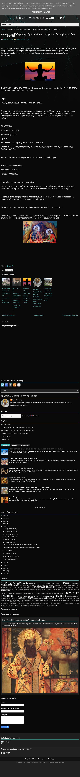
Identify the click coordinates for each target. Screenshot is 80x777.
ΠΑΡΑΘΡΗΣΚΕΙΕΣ (53, 600)
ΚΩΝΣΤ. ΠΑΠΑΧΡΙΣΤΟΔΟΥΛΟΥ (38, 593)
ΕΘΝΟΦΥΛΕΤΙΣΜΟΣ (36, 589)
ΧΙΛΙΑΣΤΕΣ (7, 606)
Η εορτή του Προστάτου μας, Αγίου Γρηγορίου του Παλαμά (23, 620)
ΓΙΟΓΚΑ (14, 589)
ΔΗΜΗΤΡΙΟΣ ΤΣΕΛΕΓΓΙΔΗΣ (23, 589)
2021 (4, 562)
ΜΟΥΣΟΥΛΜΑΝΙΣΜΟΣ (48, 596)
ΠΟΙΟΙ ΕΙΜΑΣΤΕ (5, 436)
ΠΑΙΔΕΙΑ (13, 600)
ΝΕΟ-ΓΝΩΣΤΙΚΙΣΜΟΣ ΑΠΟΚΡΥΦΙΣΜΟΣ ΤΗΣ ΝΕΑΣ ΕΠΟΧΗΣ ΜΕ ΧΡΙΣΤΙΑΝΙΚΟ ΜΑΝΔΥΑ (36, 449)
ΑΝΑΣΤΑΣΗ (23, 585)
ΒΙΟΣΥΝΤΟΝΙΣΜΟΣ (6, 589)
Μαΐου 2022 (8, 551)
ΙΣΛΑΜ (72, 591)
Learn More (36, 12)
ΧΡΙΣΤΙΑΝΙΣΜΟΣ (16, 606)
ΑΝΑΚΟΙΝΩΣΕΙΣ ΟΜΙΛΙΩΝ (10, 585)
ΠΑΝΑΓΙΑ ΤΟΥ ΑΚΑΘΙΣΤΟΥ (23, 600)
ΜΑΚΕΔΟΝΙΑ (60, 593)
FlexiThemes (23, 762)
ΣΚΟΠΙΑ (39, 604)
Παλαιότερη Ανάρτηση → (70, 315)
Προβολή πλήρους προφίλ (18, 405)
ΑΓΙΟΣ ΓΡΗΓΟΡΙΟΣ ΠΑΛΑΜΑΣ (38, 583)
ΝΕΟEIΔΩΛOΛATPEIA (73, 596)
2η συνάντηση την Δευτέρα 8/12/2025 (21, 468)
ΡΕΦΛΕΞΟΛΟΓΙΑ (5, 604)
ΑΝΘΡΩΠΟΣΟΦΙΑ (30, 585)
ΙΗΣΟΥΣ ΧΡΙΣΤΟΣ (58, 591)
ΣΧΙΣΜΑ (51, 604)
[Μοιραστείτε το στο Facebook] (12, 270)
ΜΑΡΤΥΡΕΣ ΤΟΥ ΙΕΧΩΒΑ (27, 596)
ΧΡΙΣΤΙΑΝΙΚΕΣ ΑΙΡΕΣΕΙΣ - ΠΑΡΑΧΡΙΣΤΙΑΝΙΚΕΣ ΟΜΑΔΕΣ (17, 430)
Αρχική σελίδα (38, 315)
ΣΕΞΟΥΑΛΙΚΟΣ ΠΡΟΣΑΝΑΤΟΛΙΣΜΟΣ (27, 604)
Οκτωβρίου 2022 (10, 531)
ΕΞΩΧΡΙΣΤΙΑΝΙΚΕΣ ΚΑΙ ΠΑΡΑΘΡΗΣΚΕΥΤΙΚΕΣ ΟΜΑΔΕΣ (17, 428)
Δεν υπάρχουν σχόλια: (23, 39)
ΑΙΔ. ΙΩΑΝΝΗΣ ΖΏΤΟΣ (54, 583)
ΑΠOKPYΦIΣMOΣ (39, 585)
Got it (47, 12)
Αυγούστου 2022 (10, 537)
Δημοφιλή (6, 445)
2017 (4, 573)
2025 (4, 518)
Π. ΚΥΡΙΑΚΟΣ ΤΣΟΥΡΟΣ (61, 598)
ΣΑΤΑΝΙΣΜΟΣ (13, 604)
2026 (4, 516)
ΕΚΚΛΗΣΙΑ (63, 589)
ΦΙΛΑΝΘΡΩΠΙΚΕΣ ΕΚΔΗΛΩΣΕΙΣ (71, 604)
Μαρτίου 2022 (9, 553)
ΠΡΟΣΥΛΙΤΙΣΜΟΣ (58, 602)
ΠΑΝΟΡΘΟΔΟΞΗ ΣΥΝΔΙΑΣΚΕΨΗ (39, 600)
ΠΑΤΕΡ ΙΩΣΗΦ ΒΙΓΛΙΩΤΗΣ (66, 600)
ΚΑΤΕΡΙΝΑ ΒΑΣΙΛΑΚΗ (24, 593)
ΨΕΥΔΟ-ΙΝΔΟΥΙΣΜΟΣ (46, 606)
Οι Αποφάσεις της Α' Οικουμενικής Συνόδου (23, 458)
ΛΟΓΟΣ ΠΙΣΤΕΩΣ (51, 593)
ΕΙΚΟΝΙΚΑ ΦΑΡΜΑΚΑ (48, 589)
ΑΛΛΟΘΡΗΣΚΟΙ (74, 583)
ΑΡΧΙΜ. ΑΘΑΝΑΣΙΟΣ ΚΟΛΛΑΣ (60, 585)
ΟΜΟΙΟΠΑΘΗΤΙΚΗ (39, 598)
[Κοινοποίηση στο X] (10, 270)
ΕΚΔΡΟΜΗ (57, 589)
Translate (36, 416)
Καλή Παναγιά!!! (14, 497)
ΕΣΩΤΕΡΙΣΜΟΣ (75, 589)
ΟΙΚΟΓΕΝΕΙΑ (15, 598)
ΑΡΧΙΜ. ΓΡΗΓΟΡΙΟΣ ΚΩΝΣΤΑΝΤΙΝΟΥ (16, 587)
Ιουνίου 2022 (9, 542)
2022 (4, 526)
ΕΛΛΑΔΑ (69, 589)
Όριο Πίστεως (17, 400)
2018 (4, 571)
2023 (4, 524)
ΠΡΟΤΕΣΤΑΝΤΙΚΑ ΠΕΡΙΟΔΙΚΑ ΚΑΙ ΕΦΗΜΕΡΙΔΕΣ (15, 433)
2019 (4, 568)
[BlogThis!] (8, 270)
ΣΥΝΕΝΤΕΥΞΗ (45, 604)
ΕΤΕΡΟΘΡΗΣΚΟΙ (5, 591)
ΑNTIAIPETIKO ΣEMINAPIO (14, 583)
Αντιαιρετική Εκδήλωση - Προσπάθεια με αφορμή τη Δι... (22, 547)
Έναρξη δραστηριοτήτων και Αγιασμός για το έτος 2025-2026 (29, 487)
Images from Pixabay (59, 762)
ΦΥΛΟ (2, 606)
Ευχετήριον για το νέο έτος (17, 478)
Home (3, 29)
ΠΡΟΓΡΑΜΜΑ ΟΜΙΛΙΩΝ (17, 602)
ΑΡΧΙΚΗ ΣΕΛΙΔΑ (6, 424)
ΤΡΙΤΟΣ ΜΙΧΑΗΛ (58, 604)
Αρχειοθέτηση (25, 445)
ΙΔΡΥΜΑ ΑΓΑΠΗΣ (29, 591)
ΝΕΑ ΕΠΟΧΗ (61, 596)
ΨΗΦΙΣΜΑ (55, 606)
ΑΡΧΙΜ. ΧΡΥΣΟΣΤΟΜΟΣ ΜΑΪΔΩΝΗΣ (41, 587)
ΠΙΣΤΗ (7, 602)
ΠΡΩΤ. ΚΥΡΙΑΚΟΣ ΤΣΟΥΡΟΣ (71, 602)
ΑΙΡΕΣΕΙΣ (65, 583)
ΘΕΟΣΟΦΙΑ (14, 591)
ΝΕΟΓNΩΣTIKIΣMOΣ (6, 598)
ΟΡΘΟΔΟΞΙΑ (49, 598)
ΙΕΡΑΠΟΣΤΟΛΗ (48, 591)
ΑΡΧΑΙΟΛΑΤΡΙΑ (48, 585)
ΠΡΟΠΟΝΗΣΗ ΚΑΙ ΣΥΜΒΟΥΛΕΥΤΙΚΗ (35, 602)
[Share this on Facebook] (8, 266)
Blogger (42, 507)
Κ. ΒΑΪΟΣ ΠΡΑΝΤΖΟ (12, 593)
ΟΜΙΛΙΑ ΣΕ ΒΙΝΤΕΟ (26, 598)
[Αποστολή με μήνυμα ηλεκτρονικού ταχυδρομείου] (6, 270)
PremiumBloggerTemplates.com (47, 762)
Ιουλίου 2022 (9, 539)
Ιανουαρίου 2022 (10, 559)
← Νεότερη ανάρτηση (8, 315)
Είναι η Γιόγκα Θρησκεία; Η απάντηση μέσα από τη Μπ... (21, 544)
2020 (4, 565)
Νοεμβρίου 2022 (10, 528)
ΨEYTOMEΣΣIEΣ (25, 606)
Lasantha (37, 762)
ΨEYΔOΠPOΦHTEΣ (35, 606)
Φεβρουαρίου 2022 (11, 556)
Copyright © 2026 (30, 759)
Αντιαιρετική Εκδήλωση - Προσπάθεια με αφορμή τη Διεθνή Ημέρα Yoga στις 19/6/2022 (38, 35)
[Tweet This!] (10, 266)
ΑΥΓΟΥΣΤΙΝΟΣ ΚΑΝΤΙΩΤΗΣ (63, 587)
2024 (4, 521)
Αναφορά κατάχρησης (9, 609)
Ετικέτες (14, 445)
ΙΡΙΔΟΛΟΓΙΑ (67, 591)
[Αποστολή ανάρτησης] (2, 270)
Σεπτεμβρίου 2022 (11, 534)
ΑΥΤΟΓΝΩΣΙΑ (75, 587)
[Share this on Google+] (13, 266)
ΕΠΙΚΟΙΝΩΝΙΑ (5, 440)
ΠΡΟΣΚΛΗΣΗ (49, 602)
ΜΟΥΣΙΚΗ (38, 596)
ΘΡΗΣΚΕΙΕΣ (20, 591)
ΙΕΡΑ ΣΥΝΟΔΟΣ (38, 591)
